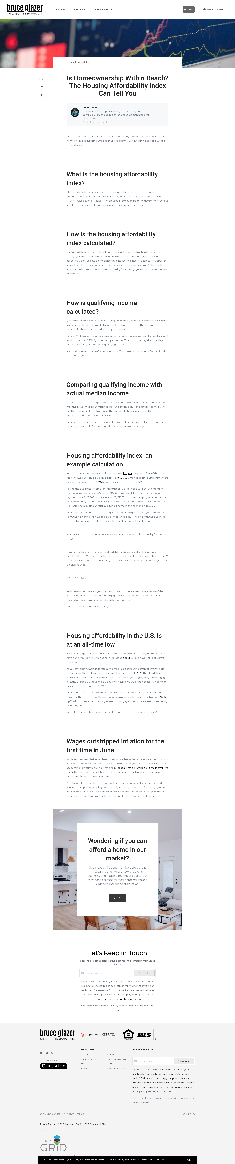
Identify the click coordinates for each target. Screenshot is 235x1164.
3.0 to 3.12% (95, 482)
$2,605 (162, 697)
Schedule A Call (116, 1068)
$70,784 (127, 473)
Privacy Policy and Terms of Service (122, 999)
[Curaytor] (53, 1068)
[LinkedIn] (47, 1052)
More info (171, 1160)
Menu (190, 9)
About (84, 1054)
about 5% (128, 657)
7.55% (139, 673)
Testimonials (102, 9)
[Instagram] (52, 1052)
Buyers (61, 9)
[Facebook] (41, 1052)
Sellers (79, 9)
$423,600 (123, 477)
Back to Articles (80, 62)
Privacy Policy (187, 1114)
